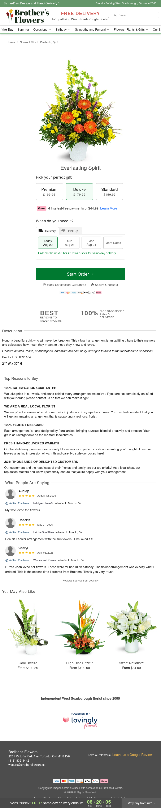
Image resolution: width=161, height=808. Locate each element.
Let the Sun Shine (43, 532)
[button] (150, 790)
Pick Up (73, 231)
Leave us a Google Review (132, 754)
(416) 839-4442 (18, 760)
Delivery (50, 231)
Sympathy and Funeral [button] (91, 29)
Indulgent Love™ (43, 503)
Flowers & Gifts (28, 42)
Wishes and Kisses (44, 560)
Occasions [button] (40, 29)
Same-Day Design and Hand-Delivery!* (32, 3)
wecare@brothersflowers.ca (26, 764)
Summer (23, 29)
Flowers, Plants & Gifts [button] (129, 29)
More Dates (113, 243)
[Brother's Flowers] (27, 16)
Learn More (108, 208)
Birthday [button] (62, 29)
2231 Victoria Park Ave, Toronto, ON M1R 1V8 (39, 756)
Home (11, 42)
